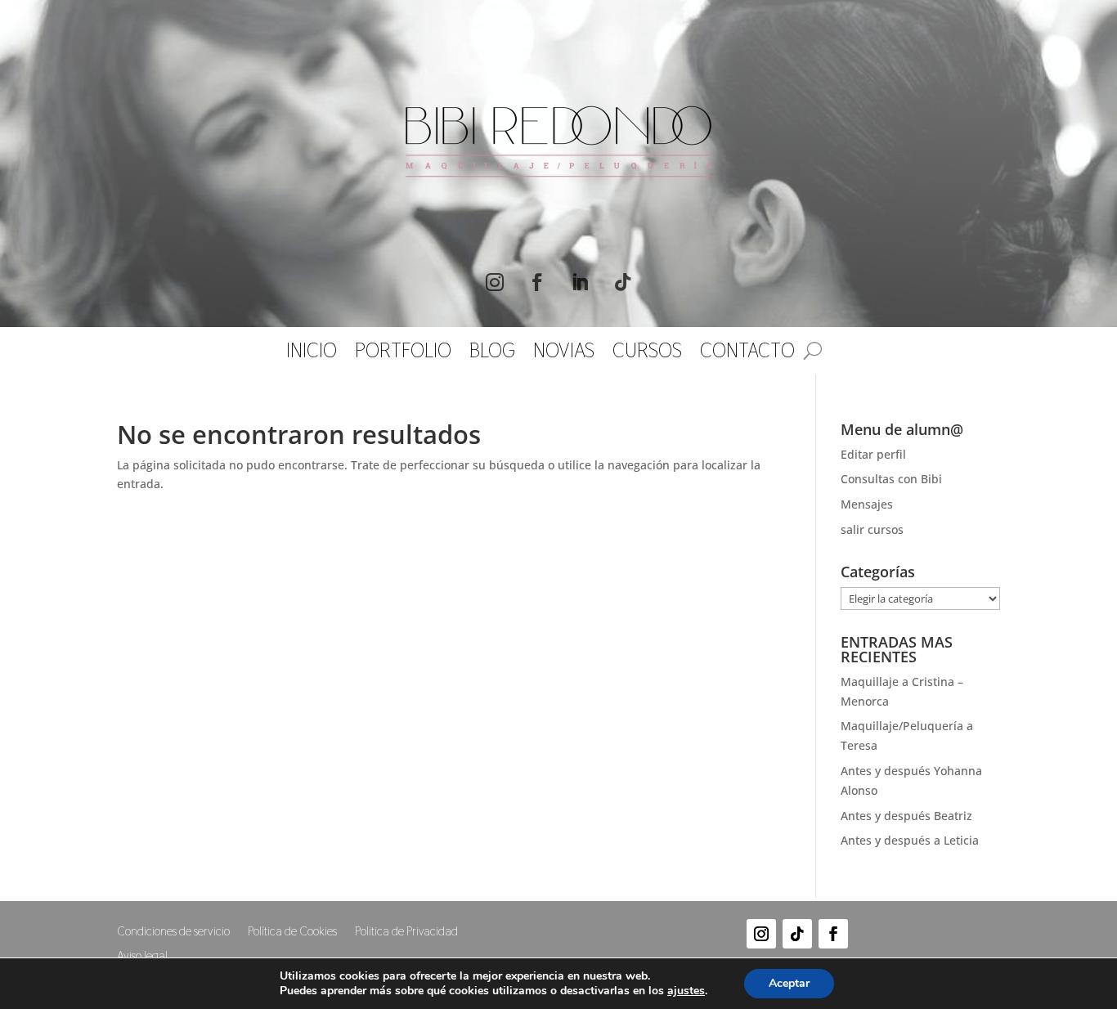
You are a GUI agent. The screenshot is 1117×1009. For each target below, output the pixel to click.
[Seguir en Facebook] (537, 282)
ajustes (686, 991)
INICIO (311, 354)
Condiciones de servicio (173, 932)
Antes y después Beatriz (906, 815)
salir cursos (872, 529)
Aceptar (789, 983)
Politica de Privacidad (406, 932)
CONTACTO (747, 354)
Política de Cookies (292, 932)
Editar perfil (873, 454)
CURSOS (647, 354)
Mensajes (867, 504)
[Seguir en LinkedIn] (580, 282)
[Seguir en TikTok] (622, 282)
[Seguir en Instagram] (495, 282)
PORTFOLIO (403, 354)
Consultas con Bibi (891, 479)
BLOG (492, 354)
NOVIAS (563, 354)
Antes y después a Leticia (910, 840)
